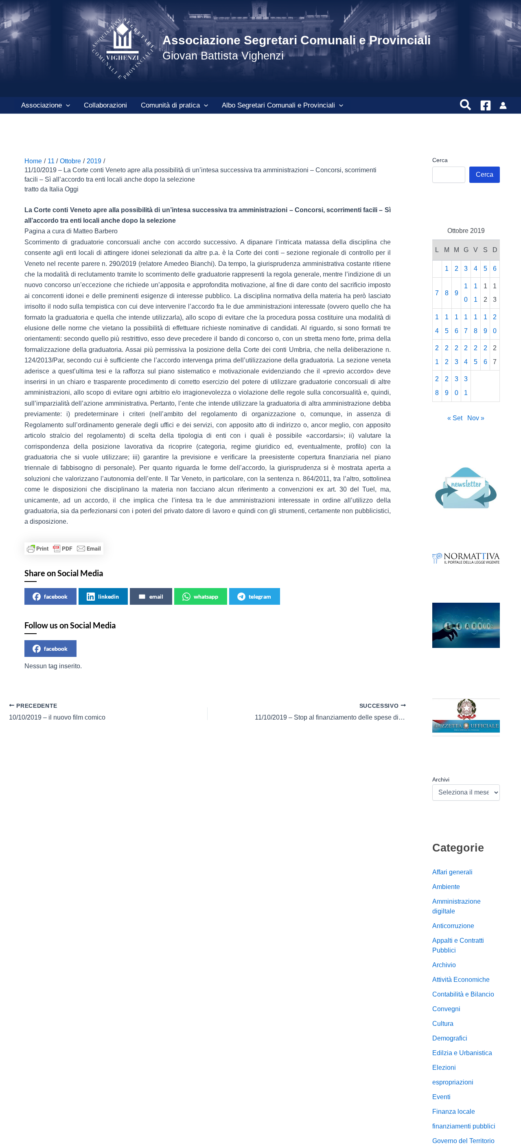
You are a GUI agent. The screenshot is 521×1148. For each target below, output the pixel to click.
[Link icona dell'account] (503, 105)
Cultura (442, 1023)
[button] (66, 105)
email (156, 596)
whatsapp (206, 596)
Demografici (449, 1038)
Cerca (440, 160)
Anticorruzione (453, 925)
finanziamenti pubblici (463, 1126)
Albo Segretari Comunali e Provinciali (278, 105)
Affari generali (452, 872)
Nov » (475, 418)
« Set (454, 418)
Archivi (440, 779)
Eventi (441, 1096)
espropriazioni (452, 1082)
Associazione (41, 105)
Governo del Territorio (463, 1140)
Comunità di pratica (170, 105)
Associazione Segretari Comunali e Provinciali (296, 40)
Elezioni (444, 1067)
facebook (56, 596)
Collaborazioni (105, 105)
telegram (260, 596)
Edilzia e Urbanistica (462, 1052)
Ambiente (446, 886)
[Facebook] (485, 105)
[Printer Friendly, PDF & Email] (63, 548)
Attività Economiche (461, 979)
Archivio (444, 964)
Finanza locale (453, 1111)
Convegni (446, 1008)
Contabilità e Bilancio (463, 994)
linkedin (108, 596)
